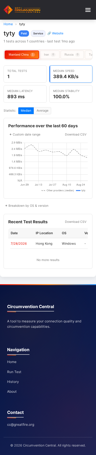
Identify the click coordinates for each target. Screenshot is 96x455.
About (12, 391)
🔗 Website (55, 33)
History (13, 382)
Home (8, 24)
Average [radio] (42, 110)
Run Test (14, 372)
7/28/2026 (19, 243)
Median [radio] (26, 110)
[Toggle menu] (87, 10)
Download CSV (75, 134)
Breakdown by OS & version (28, 205)
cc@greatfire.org (20, 424)
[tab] (22, 54)
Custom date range (26, 134)
